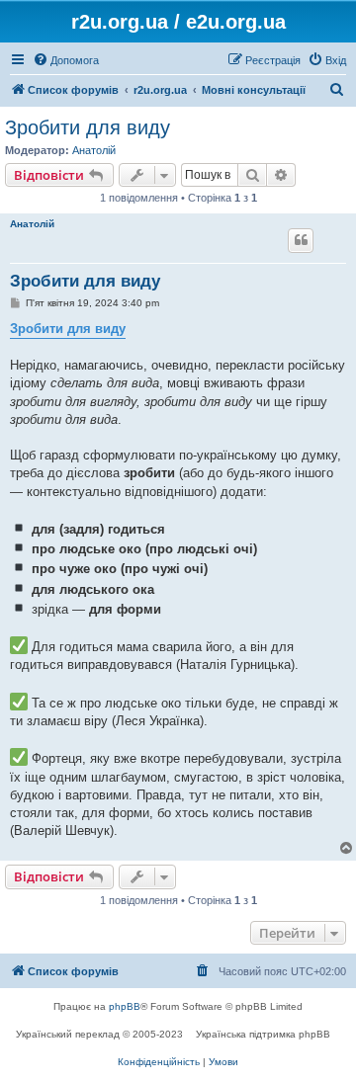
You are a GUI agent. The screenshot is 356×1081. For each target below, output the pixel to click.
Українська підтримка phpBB (263, 1034)
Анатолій (94, 150)
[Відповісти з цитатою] (300, 240)
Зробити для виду (87, 127)
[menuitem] (66, 60)
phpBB (124, 1006)
